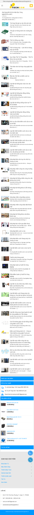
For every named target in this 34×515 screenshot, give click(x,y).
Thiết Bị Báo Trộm (6, 470)
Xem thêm (4, 482)
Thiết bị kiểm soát (6, 476)
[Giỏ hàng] (31, 5)
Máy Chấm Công (5, 467)
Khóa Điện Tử (5, 463)
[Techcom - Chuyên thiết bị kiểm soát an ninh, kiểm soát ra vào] (17, 5)
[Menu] (2, 6)
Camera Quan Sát (6, 473)
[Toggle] (31, 464)
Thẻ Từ (3, 479)
